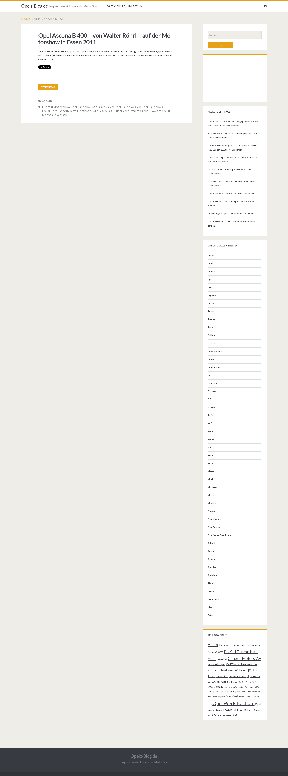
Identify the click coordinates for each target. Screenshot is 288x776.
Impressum (135, 6)
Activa (211, 255)
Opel (249, 670)
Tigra (210, 583)
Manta (211, 455)
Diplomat (212, 383)
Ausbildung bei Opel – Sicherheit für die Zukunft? (231, 213)
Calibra (211, 335)
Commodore (214, 367)
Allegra (211, 287)
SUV (230, 715)
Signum (211, 559)
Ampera (212, 303)
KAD (210, 423)
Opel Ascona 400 (103, 107)
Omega (211, 511)
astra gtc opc (243, 645)
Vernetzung (213, 599)
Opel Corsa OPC (232, 687)
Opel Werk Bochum (233, 703)
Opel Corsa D (215, 686)
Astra (210, 327)
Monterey (213, 487)
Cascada (212, 343)
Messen (211, 471)
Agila (210, 279)
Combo (211, 359)
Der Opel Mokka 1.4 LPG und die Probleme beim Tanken (231, 223)
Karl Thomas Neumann (239, 664)
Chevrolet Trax (215, 351)
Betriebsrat (255, 645)
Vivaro (211, 607)
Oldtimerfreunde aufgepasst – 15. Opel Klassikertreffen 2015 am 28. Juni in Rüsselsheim (234, 147)
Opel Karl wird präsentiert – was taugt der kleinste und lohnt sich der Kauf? (232, 159)
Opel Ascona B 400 (129, 107)
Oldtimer (240, 670)
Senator (212, 551)
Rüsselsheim (220, 715)
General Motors (241, 658)
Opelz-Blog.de (34, 6)
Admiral (212, 271)
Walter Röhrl (141, 111)
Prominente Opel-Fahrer (220, 535)
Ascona (47, 101)
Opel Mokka (233, 696)
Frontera (212, 391)
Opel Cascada (215, 519)
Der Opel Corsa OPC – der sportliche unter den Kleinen (231, 203)
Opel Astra (241, 676)
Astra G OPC (231, 645)
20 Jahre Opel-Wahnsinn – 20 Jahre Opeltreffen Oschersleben (231, 183)
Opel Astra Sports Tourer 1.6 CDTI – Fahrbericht (231, 193)
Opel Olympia (246, 697)
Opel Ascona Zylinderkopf (111, 111)
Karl (210, 447)
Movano (212, 503)
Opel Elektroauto (247, 687)
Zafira (211, 615)
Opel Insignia (232, 691)
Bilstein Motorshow (56, 107)
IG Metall (212, 664)
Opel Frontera (215, 527)
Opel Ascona (81, 107)
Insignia (211, 407)
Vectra (211, 591)
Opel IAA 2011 (218, 691)
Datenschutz (116, 6)
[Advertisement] (235, 79)
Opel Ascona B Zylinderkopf (72, 111)
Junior (211, 415)
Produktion (236, 710)
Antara (211, 311)
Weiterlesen (49, 87)
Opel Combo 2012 (249, 682)
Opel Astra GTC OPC (227, 681)
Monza (211, 495)
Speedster (213, 575)
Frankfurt (222, 659)
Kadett (211, 431)
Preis (227, 710)
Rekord (211, 543)
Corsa (211, 375)
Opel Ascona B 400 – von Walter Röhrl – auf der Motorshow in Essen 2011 (105, 38)
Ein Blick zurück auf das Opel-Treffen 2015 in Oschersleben (229, 171)
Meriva (211, 463)
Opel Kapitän (219, 696)
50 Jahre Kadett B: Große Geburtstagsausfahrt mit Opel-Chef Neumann (232, 135)
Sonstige (212, 567)
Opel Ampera (225, 676)
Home (26, 19)
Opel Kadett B (246, 691)
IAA (258, 658)
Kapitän (211, 439)
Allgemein (212, 295)
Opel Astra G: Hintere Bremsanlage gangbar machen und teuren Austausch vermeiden (233, 123)
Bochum (212, 652)
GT (209, 399)
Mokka (211, 479)
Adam (211, 263)
